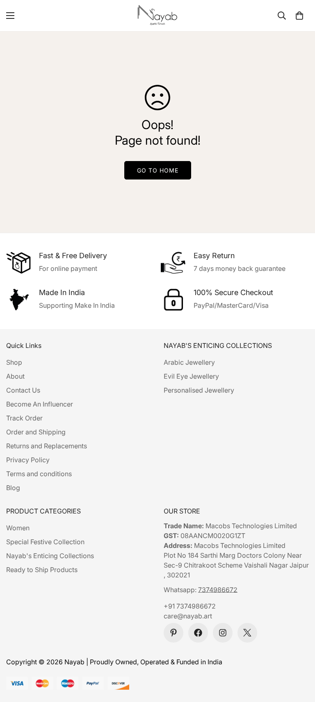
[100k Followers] (223, 633)
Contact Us (23, 390)
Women (18, 528)
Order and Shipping (36, 432)
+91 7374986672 (190, 606)
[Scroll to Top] (299, 657)
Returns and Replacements (46, 446)
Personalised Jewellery (199, 390)
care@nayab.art (188, 616)
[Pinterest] (173, 633)
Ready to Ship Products (42, 570)
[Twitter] (247, 633)
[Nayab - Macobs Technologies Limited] (157, 15)
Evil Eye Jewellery (191, 376)
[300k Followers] (198, 633)
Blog (13, 488)
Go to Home (157, 170)
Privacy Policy (28, 460)
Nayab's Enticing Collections (50, 556)
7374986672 (217, 590)
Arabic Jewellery (189, 362)
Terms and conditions (39, 474)
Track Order (24, 418)
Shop (14, 362)
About (15, 376)
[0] (299, 15)
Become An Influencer (39, 404)
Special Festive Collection (45, 542)
